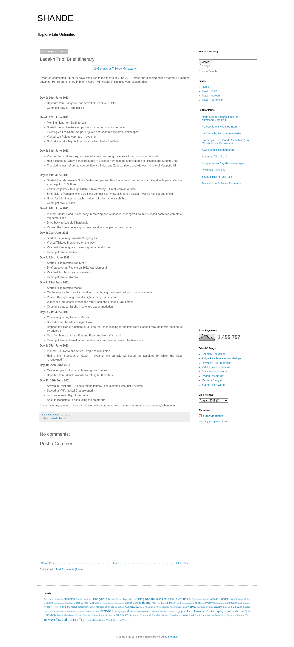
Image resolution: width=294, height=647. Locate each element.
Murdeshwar (143, 611)
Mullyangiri (120, 611)
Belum (119, 599)
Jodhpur (100, 606)
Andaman (69, 598)
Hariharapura (243, 603)
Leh (46, 611)
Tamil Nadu (200, 615)
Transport (49, 620)
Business (196, 599)
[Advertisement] (114, 549)
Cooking (69, 603)
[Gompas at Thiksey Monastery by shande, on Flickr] (115, 68)
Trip (82, 619)
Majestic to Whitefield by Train (219, 126)
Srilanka (165, 615)
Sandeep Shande (213, 415)
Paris (190, 611)
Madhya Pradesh (76, 611)
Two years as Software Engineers (221, 183)
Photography (214, 611)
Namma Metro (167, 611)
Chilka (247, 599)
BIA (125, 599)
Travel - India (209, 91)
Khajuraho (150, 607)
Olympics (181, 611)
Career (205, 599)
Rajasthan (50, 615)
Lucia (63, 611)
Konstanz (182, 607)
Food (178, 603)
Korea (191, 606)
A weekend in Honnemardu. (218, 149)
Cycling (103, 603)
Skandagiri (145, 615)
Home (115, 563)
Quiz (247, 611)
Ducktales (119, 603)
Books (186, 598)
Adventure (49, 599)
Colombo (48, 603)
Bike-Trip (132, 599)
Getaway (217, 603)
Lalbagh (238, 606)
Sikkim (124, 615)
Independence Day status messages (223, 163)
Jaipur (74, 606)
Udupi (90, 620)
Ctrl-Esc (94, 602)
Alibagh (59, 599)
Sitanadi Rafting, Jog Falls (217, 176)
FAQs (153, 603)
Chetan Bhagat (219, 598)
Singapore (134, 615)
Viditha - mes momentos (216, 367)
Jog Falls (109, 606)
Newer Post (47, 563)
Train (247, 615)
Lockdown (54, 611)
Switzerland (188, 615)
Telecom (231, 615)
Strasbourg (175, 615)
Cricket (85, 602)
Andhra (79, 599)
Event (146, 602)
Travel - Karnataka (212, 99)
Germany (208, 603)
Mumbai (131, 611)
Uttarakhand (99, 620)
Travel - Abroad (211, 95)
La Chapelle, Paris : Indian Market (221, 133)
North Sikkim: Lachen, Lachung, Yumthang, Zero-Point (220, 118)
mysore (155, 611)
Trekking (73, 620)
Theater (240, 615)
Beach (111, 599)
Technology (220, 615)
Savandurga (98, 615)
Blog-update (146, 598)
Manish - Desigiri (212, 380)
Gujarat (227, 603)
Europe (137, 602)
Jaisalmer (83, 606)
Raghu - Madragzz (213, 376)
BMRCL (171, 599)
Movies (107, 611)
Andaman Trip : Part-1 (214, 156)
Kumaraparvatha (205, 607)
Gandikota (187, 603)
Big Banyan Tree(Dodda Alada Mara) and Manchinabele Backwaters (226, 142)
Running (87, 615)
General (197, 602)
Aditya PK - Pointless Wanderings (221, 358)
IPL (68, 606)
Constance (59, 603)
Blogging (161, 598)
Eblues (128, 603)
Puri (242, 611)
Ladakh (53, 418)
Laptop (246, 607)
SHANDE (55, 18)
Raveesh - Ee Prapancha (216, 362)
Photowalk (231, 611)
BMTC (179, 599)
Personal (199, 611)
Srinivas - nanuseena (214, 371)
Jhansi (91, 607)
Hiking (47, 606)
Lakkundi (227, 607)
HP (57, 607)
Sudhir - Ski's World (213, 384)
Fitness (171, 603)
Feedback (162, 603)
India (63, 606)
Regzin (60, 615)
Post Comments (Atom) (69, 569)
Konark (173, 607)
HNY (53, 606)
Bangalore (100, 598)
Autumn (88, 599)
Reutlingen (69, 615)
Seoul (116, 615)
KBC (141, 607)
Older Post (182, 563)
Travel (62, 418)
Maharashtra (92, 611)
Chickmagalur (236, 599)
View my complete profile (213, 421)
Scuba (108, 615)
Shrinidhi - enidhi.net (214, 354)
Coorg (77, 603)
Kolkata (165, 607)
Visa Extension (114, 620)
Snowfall (156, 615)
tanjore (210, 615)
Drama (111, 603)
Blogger (172, 636)
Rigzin (79, 615)
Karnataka (132, 606)
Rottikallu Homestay (213, 170)
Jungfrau (119, 607)
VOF (124, 620)
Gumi (234, 603)
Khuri (158, 607)
